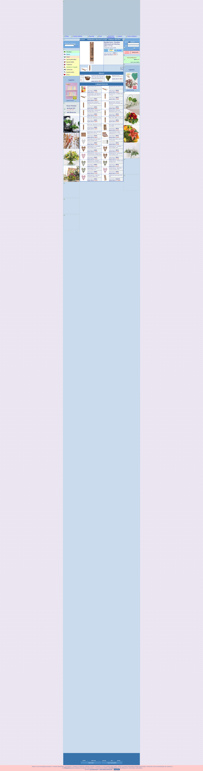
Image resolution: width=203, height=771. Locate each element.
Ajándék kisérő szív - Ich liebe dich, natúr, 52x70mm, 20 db (115, 154)
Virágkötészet (69, 64)
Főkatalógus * (69, 52)
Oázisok (68, 57)
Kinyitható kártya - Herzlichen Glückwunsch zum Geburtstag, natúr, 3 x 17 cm (116, 103)
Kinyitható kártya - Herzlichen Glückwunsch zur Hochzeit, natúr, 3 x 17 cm (94, 103)
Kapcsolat (104, 760)
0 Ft (138, 59)
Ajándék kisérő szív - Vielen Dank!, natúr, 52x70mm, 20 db (94, 147)
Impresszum (93, 760)
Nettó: (135, 59)
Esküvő (68, 74)
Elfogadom (116, 769)
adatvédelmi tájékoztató (106, 769)
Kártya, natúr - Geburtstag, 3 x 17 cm (94, 117)
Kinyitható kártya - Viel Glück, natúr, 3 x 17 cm (116, 94)
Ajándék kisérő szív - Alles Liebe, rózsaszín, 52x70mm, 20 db (93, 175)
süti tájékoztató (94, 769)
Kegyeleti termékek (70, 72)
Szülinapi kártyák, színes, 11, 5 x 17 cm (94, 87)
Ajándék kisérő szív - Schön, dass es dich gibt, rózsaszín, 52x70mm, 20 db (94, 154)
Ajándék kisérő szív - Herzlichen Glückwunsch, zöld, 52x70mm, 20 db (94, 161)
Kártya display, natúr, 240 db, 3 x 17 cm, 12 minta (116, 125)
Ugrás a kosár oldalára (135, 62)
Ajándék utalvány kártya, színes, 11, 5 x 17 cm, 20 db (116, 139)
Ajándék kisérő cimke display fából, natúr (115, 175)
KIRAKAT (101, 73)
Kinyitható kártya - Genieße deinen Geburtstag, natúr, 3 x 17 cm (93, 111)
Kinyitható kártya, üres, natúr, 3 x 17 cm (116, 87)
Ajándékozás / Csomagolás (71, 67)
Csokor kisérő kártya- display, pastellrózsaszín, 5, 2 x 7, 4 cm (114, 132)
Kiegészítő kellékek (70, 62)
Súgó (112, 760)
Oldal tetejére (91, 762)
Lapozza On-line (70, 100)
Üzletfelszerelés (69, 69)
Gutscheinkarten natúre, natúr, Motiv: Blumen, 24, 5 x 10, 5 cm (94, 132)
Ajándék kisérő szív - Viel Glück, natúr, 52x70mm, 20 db (115, 147)
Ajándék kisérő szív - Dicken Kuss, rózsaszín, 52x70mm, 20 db (115, 168)
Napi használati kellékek (71, 59)
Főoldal (84, 760)
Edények (68, 54)
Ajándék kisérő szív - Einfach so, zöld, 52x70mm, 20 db (93, 168)
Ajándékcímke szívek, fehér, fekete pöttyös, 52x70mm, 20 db (93, 139)
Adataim (118, 760)
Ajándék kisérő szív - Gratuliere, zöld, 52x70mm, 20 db (116, 161)
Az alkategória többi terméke (101, 84)
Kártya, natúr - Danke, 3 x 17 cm (115, 117)
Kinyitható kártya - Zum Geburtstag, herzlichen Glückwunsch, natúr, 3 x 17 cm (94, 95)
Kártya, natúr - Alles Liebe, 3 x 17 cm (94, 124)
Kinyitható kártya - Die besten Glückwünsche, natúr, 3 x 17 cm (115, 111)
